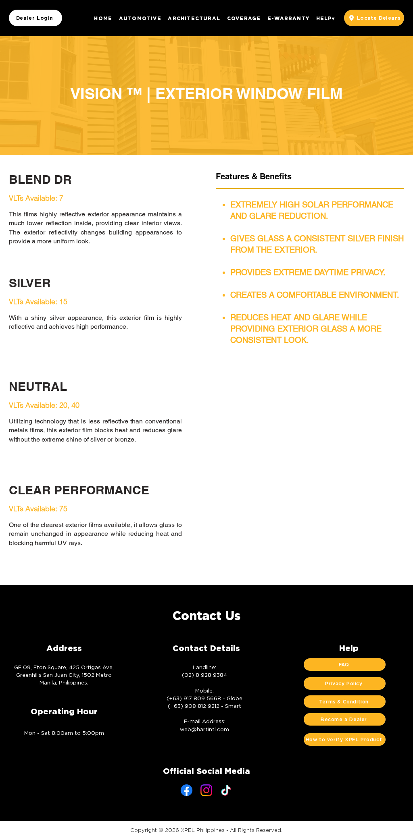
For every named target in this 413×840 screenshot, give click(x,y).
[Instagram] (206, 790)
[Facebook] (186, 790)
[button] (140, 18)
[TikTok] (226, 790)
